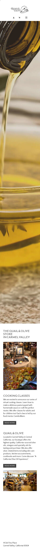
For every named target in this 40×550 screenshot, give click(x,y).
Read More (10, 423)
